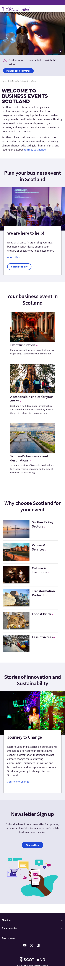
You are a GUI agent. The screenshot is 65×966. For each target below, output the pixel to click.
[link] (19, 266)
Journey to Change (35, 149)
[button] (60, 9)
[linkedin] (38, 945)
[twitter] (31, 945)
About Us (12, 257)
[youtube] (25, 945)
